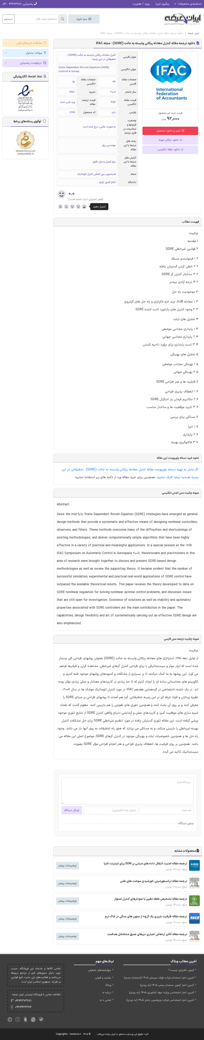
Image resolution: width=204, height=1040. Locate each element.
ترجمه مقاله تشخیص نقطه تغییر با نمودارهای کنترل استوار (150, 899)
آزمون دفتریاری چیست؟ (181, 970)
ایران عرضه (193, 33)
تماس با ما (105, 1000)
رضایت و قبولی (103, 978)
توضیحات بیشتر (67, 866)
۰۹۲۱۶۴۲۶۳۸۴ (23, 1007)
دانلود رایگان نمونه (169, 140)
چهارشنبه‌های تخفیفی (99, 970)
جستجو (8, 19)
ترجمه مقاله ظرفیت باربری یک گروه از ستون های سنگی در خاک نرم (146, 916)
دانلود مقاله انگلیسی (169, 150)
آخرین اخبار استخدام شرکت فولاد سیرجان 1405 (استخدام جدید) (159, 978)
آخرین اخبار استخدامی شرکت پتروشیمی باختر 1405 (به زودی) (160, 1000)
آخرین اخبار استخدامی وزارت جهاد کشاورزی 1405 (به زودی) (161, 993)
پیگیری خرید (162, 4)
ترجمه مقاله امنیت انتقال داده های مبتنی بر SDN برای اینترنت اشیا (145, 863)
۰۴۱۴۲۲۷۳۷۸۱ (23, 1001)
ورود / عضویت (140, 4)
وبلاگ (108, 985)
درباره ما (106, 993)
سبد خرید (82, 19)
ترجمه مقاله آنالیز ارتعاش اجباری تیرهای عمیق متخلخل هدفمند (147, 934)
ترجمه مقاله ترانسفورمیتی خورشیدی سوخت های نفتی (153, 881)
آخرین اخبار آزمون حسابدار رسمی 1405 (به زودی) (167, 985)
